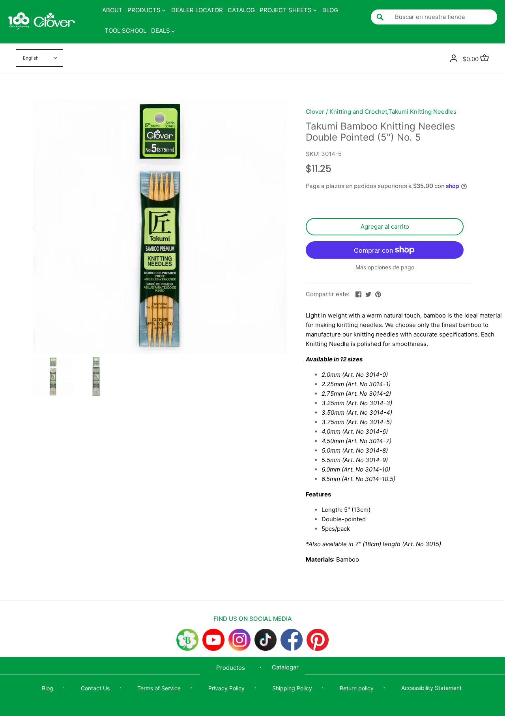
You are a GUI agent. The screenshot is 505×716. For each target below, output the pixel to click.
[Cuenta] (453, 58)
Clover (315, 111)
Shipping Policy (292, 688)
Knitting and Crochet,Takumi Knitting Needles (392, 111)
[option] (160, 227)
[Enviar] (380, 16)
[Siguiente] (275, 226)
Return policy (357, 688)
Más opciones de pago (384, 267)
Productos (230, 667)
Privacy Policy (226, 688)
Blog (47, 688)
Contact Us (95, 688)
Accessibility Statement (431, 687)
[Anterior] (45, 226)
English (31, 58)
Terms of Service (159, 688)
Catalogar (285, 667)
